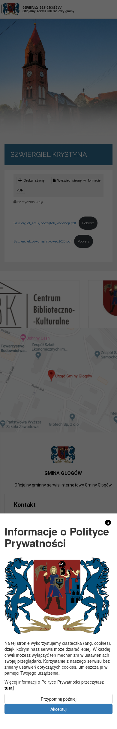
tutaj (9, 688)
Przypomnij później (58, 699)
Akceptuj (58, 709)
